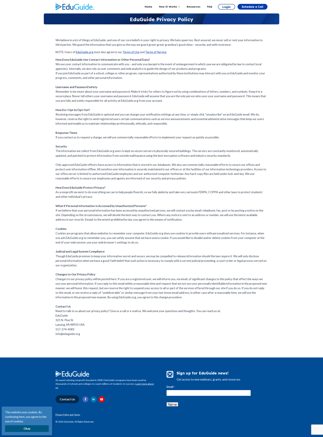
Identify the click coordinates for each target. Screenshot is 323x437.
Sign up (172, 404)
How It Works (168, 6)
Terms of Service (155, 52)
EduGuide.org (84, 52)
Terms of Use (131, 52)
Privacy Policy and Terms (68, 414)
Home (148, 6)
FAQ (209, 6)
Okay (27, 428)
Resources (193, 6)
